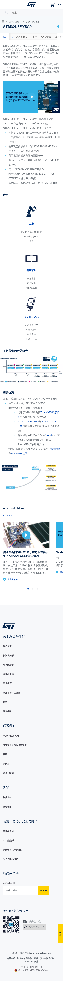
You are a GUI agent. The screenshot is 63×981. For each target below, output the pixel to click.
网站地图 (7, 806)
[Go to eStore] (53, 5)
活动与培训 (8, 773)
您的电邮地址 (9, 883)
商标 (36, 958)
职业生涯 (7, 683)
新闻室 (6, 763)
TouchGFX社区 (19, 453)
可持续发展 (8, 665)
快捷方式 (7, 797)
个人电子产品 (31, 317)
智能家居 (31, 270)
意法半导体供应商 (11, 692)
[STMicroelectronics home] (31, 4)
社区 (5, 754)
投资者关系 (8, 655)
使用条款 (11, 958)
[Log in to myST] (59, 4)
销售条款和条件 (25, 958)
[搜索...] (6, 12)
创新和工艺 (8, 674)
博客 (5, 702)
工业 (31, 223)
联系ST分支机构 (11, 735)
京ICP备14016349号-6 (31, 967)
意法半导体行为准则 (12, 850)
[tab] (4, 36)
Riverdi (48, 435)
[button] (4, 4)
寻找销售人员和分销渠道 (15, 745)
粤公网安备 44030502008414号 (33, 970)
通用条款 (7, 711)
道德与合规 (8, 831)
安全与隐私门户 (10, 859)
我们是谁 (7, 646)
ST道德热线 (8, 840)
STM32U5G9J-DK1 (28, 421)
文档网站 (55, 449)
